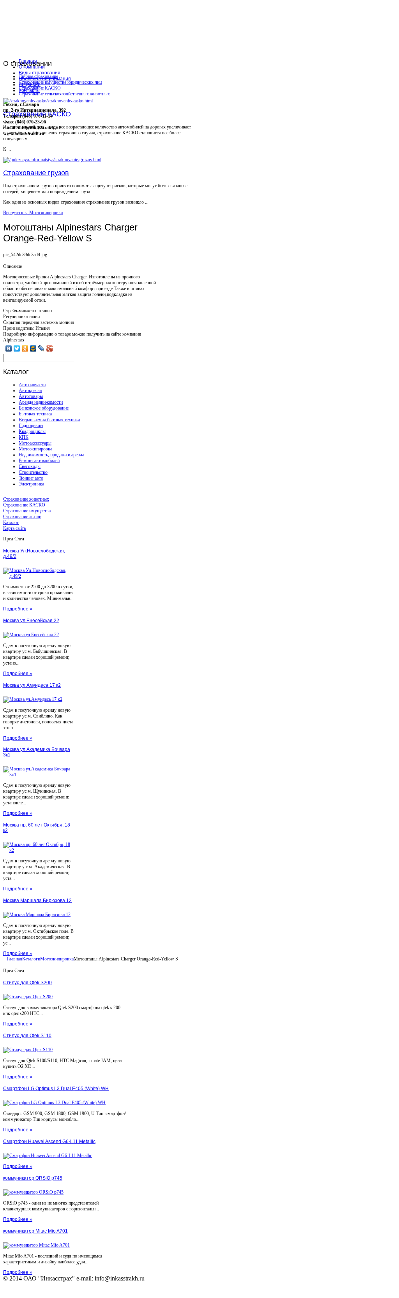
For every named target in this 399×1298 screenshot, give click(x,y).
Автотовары (31, 396)
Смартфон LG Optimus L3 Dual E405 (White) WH (56, 1088)
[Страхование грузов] (52, 159)
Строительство (33, 472)
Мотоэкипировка (35, 449)
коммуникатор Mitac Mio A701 (35, 1231)
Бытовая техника (35, 414)
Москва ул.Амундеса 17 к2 (32, 685)
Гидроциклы (31, 425)
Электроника (31, 484)
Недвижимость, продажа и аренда (51, 454)
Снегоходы (30, 466)
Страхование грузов (36, 173)
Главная (14, 959)
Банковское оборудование (44, 408)
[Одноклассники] (25, 348)
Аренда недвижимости (41, 402)
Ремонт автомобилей (39, 460)
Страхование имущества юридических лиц (60, 82)
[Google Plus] (50, 348)
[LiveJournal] (41, 348)
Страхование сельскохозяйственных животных (64, 94)
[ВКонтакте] (9, 348)
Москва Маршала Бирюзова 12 (37, 900)
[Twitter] (17, 348)
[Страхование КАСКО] (48, 101)
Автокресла (30, 390)
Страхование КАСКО (40, 88)
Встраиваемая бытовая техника (49, 419)
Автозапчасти (32, 384)
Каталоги (31, 959)
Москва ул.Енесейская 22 (31, 620)
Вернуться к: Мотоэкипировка (33, 212)
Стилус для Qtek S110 (27, 1035)
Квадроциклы (32, 431)
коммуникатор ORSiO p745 (32, 1178)
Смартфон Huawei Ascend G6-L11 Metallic (49, 1141)
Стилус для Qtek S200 (27, 982)
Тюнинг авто (31, 478)
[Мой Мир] (33, 348)
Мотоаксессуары (35, 443)
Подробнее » (17, 609)
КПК (23, 437)
